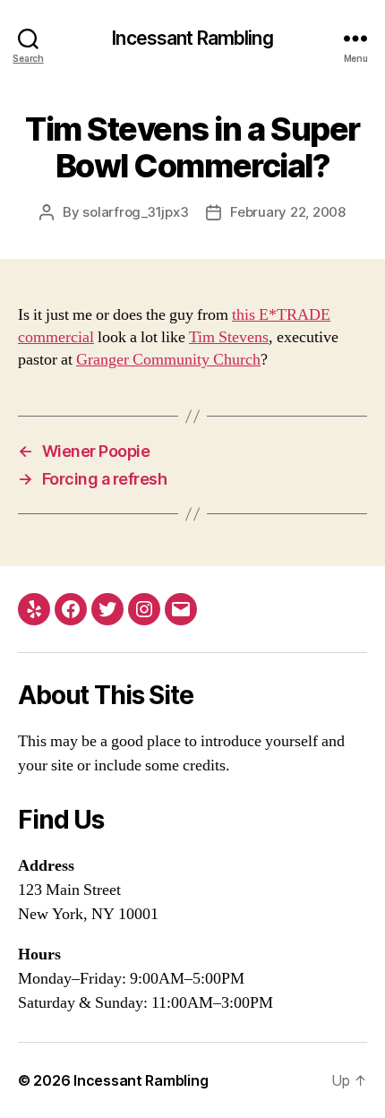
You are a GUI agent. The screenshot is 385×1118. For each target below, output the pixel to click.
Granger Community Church (168, 359)
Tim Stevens (229, 337)
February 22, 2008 (288, 211)
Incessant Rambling (192, 38)
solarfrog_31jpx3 (135, 211)
